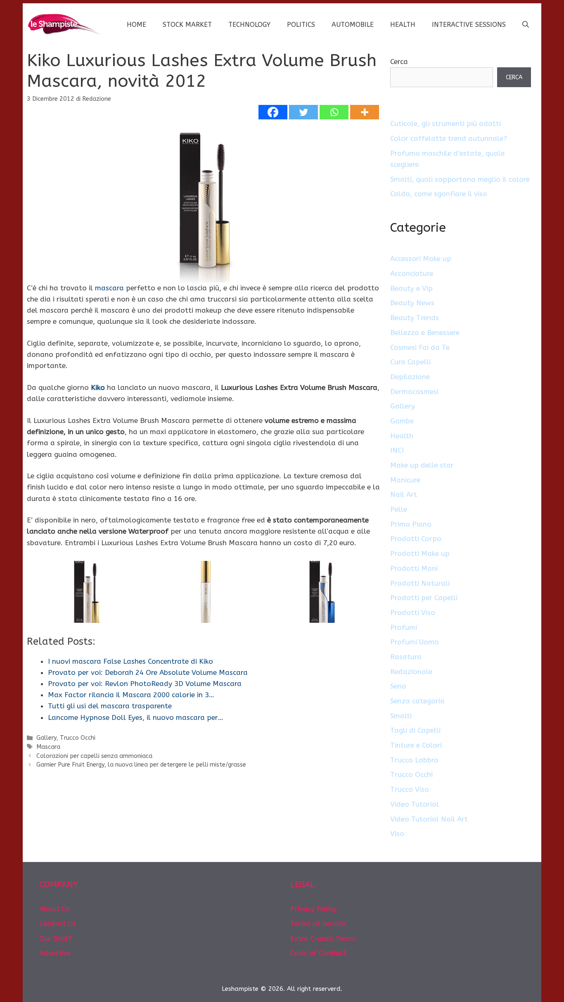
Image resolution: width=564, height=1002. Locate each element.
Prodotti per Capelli (423, 598)
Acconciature (411, 273)
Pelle (398, 509)
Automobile (353, 24)
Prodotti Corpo (415, 538)
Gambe (402, 421)
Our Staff (55, 938)
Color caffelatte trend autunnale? (448, 138)
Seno (398, 686)
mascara (109, 288)
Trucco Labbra (414, 760)
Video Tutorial (414, 804)
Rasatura (406, 657)
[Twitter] (303, 112)
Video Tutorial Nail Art (429, 819)
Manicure (405, 480)
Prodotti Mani (414, 568)
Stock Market (187, 24)
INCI (397, 450)
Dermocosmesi (414, 391)
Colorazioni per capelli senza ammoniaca (94, 756)
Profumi (403, 627)
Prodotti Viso (412, 612)
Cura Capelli (410, 362)
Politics (301, 24)
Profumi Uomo (414, 642)
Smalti (401, 716)
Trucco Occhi (77, 737)
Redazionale (411, 671)
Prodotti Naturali (420, 583)
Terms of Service (317, 923)
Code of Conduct (318, 953)
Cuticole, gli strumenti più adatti (445, 123)
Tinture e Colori (416, 745)
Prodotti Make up (420, 553)
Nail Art (403, 494)
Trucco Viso (409, 789)
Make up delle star (422, 465)
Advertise (55, 953)
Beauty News (412, 303)
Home (136, 24)
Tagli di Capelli (415, 730)
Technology (249, 24)
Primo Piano (410, 524)
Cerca (399, 61)
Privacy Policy (313, 909)
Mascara (48, 746)
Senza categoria (417, 701)
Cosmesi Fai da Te (420, 347)
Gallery (46, 737)
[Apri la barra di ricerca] (525, 24)
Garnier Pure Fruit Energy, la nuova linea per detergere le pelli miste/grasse (141, 764)
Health (402, 24)
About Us (54, 909)
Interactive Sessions (469, 24)
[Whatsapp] (334, 112)
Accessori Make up (420, 258)
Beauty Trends (414, 317)
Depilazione (410, 377)
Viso (397, 833)
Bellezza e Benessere (425, 332)
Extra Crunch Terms (322, 938)
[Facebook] (272, 112)
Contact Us (57, 923)
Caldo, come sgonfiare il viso (438, 194)
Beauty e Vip (411, 288)
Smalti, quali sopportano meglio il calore (460, 179)
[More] (364, 112)
